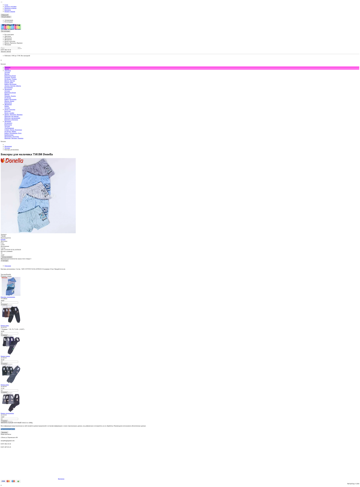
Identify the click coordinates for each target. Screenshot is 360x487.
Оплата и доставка (10, 6)
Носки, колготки (9, 109)
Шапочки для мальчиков (12, 118)
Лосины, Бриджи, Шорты (12, 86)
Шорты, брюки (9, 101)
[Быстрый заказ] (8, 335)
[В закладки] (10, 335)
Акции (6, 69)
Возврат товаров (9, 11)
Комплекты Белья (10, 75)
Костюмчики (8, 87)
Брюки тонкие (5, 356)
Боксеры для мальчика (8, 297)
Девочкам (7, 70)
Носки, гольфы (9, 113)
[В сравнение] (11, 335)
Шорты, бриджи (9, 81)
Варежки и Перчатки (11, 119)
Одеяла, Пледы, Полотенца (13, 130)
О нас (6, 5)
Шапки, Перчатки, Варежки (13, 114)
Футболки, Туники (10, 79)
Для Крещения (9, 128)
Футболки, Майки (10, 131)
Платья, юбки (8, 82)
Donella (3, 239)
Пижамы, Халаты (10, 77)
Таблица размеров (7, 257)
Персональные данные (8, 429)
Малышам (7, 121)
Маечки (6, 74)
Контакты (7, 10)
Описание (7, 266)
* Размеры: (4, 329)
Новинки (7, 67)
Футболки (7, 97)
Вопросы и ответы (10, 8)
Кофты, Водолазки (10, 84)
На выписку (8, 123)
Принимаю (4, 432)
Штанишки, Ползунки (11, 136)
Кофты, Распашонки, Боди (12, 133)
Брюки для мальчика (7, 413)
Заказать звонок (6, 51)
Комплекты (8, 103)
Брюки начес (5, 325)
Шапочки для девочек (11, 116)
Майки (6, 106)
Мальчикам (8, 89)
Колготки (7, 111)
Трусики (7, 72)
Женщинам (8, 104)
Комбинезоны (8, 135)
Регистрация (8, 22)
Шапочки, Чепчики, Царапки (13, 138)
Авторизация (8, 20)
